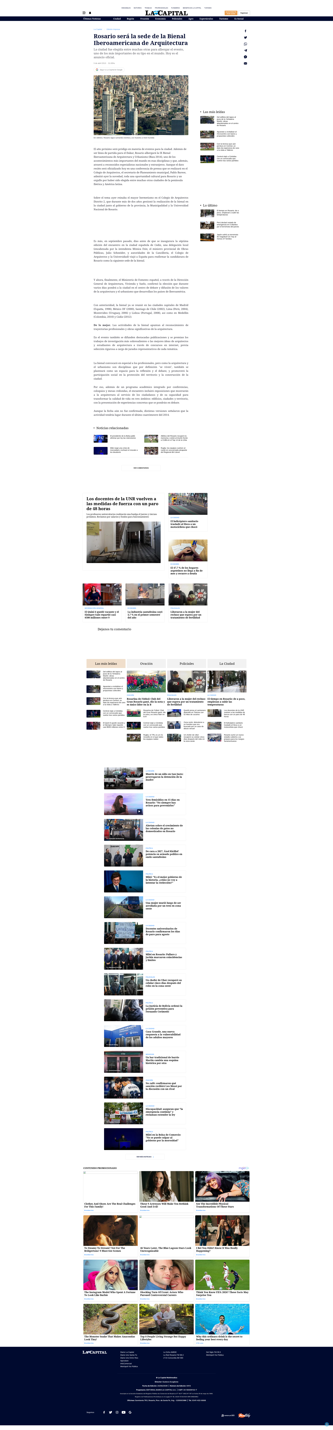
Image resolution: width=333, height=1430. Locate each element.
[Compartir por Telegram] (245, 50)
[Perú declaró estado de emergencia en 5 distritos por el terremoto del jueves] (219, 225)
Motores (138, 8)
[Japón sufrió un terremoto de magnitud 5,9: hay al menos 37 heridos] (219, 237)
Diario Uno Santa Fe (128, 1355)
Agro (190, 19)
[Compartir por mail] (245, 63)
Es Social (239, 19)
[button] (84, 13)
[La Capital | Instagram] (117, 1412)
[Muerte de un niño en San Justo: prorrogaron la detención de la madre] (145, 778)
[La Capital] (166, 12)
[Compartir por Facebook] (245, 31)
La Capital (98, 29)
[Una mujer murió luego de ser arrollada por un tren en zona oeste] (145, 907)
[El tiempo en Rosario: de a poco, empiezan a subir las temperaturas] (219, 213)
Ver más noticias (143, 1157)
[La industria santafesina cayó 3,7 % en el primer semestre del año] (145, 602)
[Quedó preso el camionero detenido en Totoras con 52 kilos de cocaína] (186, 713)
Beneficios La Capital (192, 8)
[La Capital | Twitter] (110, 1412)
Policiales (177, 19)
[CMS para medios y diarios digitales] (228, 1415)
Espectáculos (206, 19)
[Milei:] (145, 881)
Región (130, 19)
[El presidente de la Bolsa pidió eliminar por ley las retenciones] (116, 439)
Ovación (144, 19)
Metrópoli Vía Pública (129, 1366)
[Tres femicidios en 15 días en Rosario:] (145, 804)
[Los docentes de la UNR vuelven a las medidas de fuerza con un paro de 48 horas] (124, 535)
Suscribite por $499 (231, 13)
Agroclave (124, 1361)
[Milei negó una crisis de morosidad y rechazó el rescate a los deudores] (116, 451)
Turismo (208, 8)
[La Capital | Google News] (130, 1412)
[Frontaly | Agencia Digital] (242, 1415)
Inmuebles (126, 8)
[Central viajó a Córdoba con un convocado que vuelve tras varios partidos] (219, 159)
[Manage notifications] (327, 1424)
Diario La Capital (127, 1352)
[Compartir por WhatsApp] (245, 44)
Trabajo (148, 8)
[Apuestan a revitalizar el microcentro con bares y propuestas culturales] (219, 134)
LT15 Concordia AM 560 (173, 1358)
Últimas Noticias (92, 19)
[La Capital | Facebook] (104, 1412)
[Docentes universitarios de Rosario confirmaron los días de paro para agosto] (145, 933)
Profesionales (161, 8)
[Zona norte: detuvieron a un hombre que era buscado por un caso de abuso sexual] (186, 725)
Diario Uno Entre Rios (129, 1358)
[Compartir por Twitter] (245, 37)
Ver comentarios (141, 468)
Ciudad (117, 19)
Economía (160, 19)
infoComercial (126, 1364)
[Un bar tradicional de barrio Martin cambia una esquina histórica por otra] (145, 1062)
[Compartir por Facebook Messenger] (245, 57)
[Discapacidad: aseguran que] (145, 1113)
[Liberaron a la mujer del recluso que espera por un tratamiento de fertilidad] (188, 602)
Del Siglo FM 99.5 (213, 1352)
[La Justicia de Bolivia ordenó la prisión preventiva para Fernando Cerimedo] (145, 1010)
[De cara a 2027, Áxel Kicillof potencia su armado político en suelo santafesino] (145, 855)
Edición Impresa (113, 29)
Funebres (175, 8)
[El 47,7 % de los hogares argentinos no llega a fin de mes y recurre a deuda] (188, 559)
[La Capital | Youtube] (123, 1412)
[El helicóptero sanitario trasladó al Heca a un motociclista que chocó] (188, 512)
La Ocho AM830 (170, 1352)
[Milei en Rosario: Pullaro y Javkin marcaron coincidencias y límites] (145, 959)
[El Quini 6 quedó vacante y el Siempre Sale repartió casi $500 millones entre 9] (102, 602)
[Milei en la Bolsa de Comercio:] (145, 1139)
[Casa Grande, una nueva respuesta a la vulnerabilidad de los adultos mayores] (145, 1036)
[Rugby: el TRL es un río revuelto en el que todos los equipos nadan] (146, 737)
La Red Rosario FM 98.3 (173, 1355)
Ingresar (244, 13)
